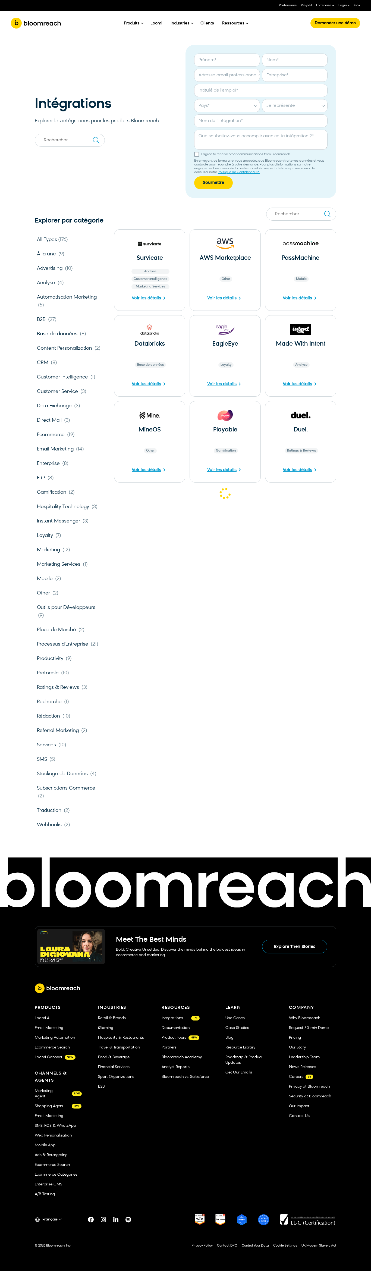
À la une (50, 254)
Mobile (49, 578)
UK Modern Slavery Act (318, 1245)
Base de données (61, 334)
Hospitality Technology (67, 506)
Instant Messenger (63, 521)
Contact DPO (227, 1245)
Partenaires (288, 5)
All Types (52, 239)
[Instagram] (103, 1220)
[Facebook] (91, 1220)
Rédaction (53, 716)
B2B (46, 319)
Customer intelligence (66, 377)
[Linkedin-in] (116, 1220)
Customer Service (61, 391)
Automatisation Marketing (67, 301)
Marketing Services (62, 564)
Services (51, 745)
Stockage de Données (66, 774)
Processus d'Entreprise (67, 644)
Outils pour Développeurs (66, 611)
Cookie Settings (285, 1245)
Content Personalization (68, 348)
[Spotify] (128, 1220)
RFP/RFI (306, 5)
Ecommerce (56, 434)
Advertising (55, 268)
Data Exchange (58, 406)
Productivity (54, 658)
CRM (47, 362)
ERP (45, 478)
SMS (46, 759)
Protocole (53, 673)
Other (47, 593)
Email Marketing (60, 449)
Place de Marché (60, 630)
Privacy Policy (202, 1245)
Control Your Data (255, 1245)
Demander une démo (335, 23)
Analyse (50, 283)
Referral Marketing (62, 730)
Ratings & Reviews (62, 687)
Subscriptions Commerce (66, 792)
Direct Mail (53, 420)
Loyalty (49, 535)
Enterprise (52, 463)
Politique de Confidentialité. (239, 172)
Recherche (53, 702)
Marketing (53, 550)
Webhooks (53, 825)
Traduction (53, 810)
